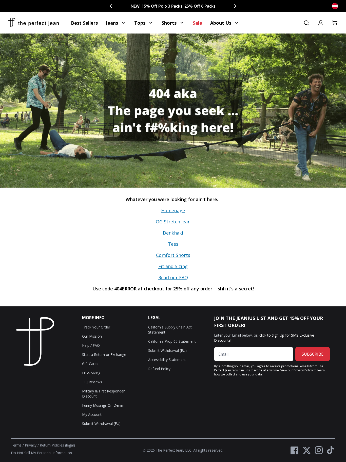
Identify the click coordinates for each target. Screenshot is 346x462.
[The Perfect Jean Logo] (33, 23)
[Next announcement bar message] (235, 6)
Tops (139, 23)
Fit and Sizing (173, 266)
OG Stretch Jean (173, 222)
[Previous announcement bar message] (111, 6)
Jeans (112, 23)
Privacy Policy (303, 370)
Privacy (30, 445)
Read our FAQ (173, 277)
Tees (173, 244)
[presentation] (173, 247)
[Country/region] (335, 6)
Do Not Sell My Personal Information (41, 452)
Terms (16, 445)
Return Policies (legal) (57, 445)
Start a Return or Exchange (104, 354)
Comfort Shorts (173, 255)
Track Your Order (96, 327)
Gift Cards (90, 363)
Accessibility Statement (167, 359)
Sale (197, 23)
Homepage (173, 210)
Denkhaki (173, 233)
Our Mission (92, 336)
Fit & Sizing (91, 372)
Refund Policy (159, 368)
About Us (220, 23)
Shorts (169, 23)
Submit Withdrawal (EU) (101, 423)
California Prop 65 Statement (172, 341)
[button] (335, 23)
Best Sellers (84, 23)
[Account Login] (321, 23)
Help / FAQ (91, 345)
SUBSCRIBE (312, 354)
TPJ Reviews (92, 382)
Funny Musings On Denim (103, 405)
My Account (92, 414)
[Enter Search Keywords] (306, 23)
